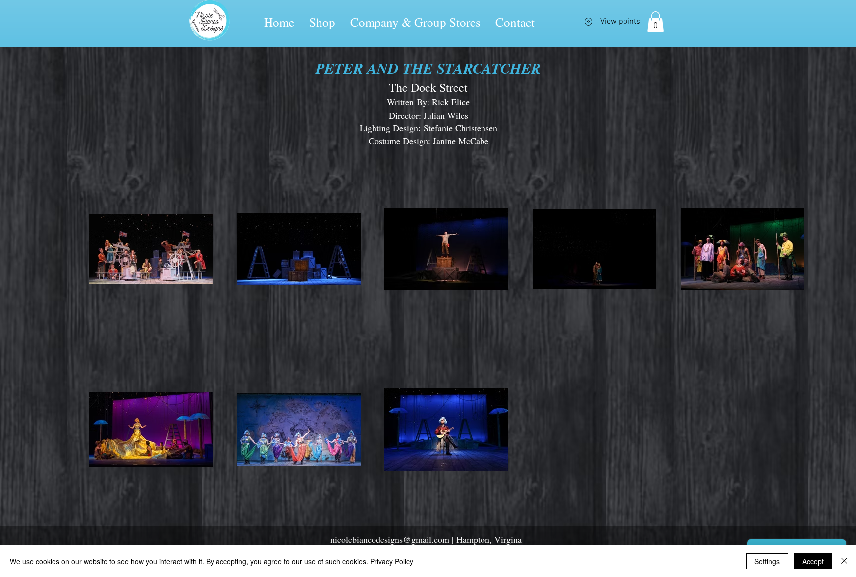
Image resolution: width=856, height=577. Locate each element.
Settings (767, 561)
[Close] (844, 561)
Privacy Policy (391, 561)
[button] (655, 21)
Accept (813, 561)
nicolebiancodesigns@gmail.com (389, 539)
